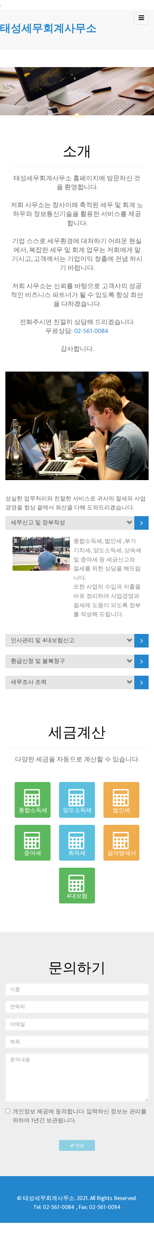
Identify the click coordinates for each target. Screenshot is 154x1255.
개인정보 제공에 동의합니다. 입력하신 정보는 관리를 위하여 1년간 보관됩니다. (79, 1116)
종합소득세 (33, 810)
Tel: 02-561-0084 (53, 1207)
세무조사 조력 (29, 682)
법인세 (121, 810)
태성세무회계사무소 (48, 28)
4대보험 (77, 896)
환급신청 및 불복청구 (38, 661)
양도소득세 (77, 810)
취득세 (77, 853)
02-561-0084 (91, 331)
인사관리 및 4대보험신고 (42, 640)
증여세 (32, 853)
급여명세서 (121, 853)
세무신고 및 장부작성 (38, 523)
